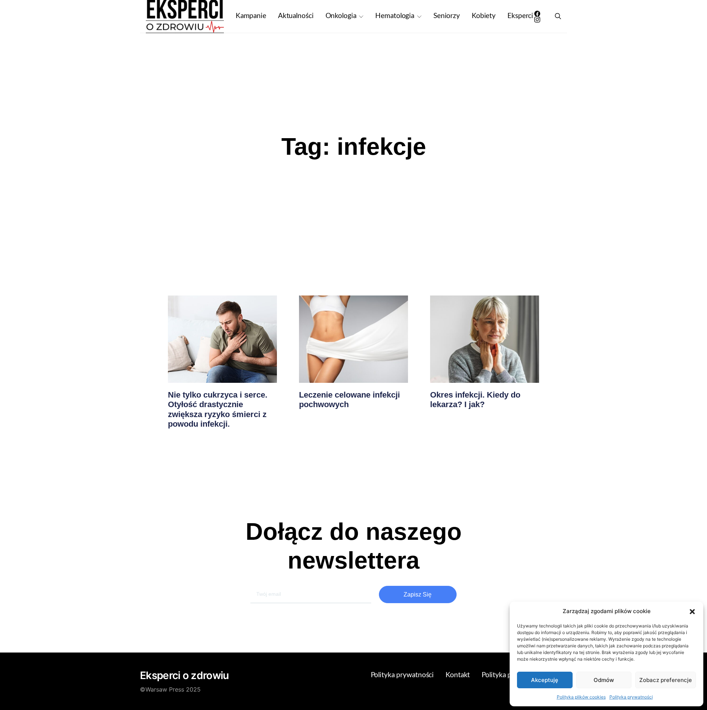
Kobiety (484, 16)
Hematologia (394, 16)
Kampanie (251, 16)
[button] (692, 611)
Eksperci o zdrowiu (184, 675)
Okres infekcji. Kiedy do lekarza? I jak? (475, 399)
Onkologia (341, 16)
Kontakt (458, 675)
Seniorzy (446, 16)
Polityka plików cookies (581, 697)
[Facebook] (537, 14)
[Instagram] (537, 19)
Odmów (604, 679)
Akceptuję (544, 679)
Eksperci (520, 16)
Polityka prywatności (631, 697)
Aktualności (296, 16)
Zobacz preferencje (665, 679)
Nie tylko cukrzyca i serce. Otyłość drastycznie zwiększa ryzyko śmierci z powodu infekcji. (217, 409)
